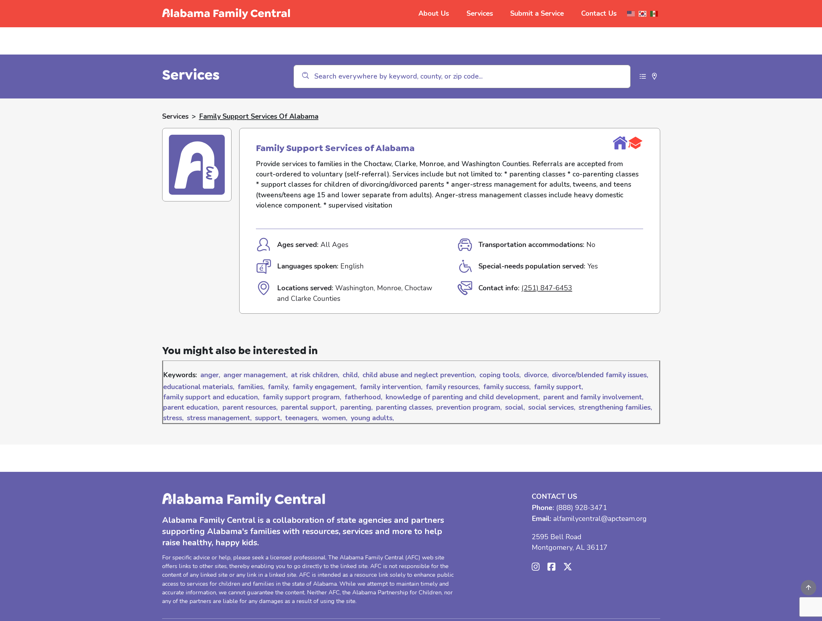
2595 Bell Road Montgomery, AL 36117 (570, 542)
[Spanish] (654, 14)
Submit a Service (537, 13)
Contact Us (598, 13)
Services (480, 13)
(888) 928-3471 (581, 508)
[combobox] (462, 76)
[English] (631, 14)
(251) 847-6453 (546, 288)
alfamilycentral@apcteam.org (600, 519)
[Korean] (643, 14)
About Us (433, 13)
